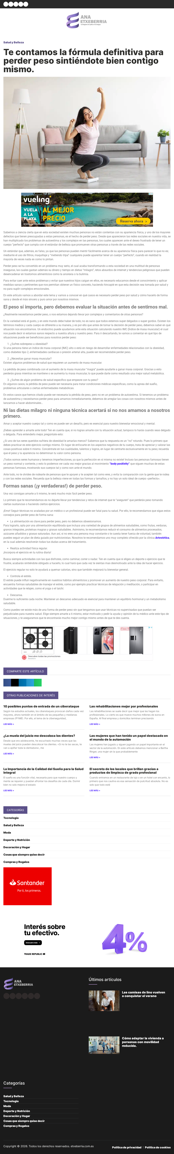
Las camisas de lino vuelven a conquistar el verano (143, 994)
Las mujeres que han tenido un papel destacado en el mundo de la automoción (129, 737)
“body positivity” (119, 463)
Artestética (162, 537)
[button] (5, 4)
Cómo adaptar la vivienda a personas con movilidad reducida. (143, 1041)
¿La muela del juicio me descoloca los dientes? (39, 735)
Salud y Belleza (13, 42)
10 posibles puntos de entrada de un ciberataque (41, 706)
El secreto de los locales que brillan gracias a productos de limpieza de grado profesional (124, 771)
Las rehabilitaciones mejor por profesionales (124, 706)
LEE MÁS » (8, 724)
